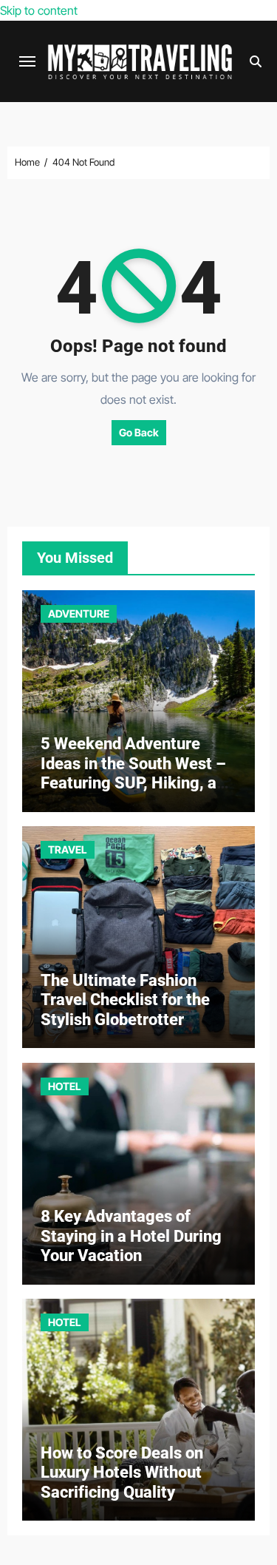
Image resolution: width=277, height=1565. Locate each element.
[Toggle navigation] (27, 61)
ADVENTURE (78, 613)
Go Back (139, 432)
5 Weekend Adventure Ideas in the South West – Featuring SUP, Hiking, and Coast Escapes (137, 772)
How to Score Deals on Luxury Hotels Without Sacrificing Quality (122, 1472)
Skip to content (39, 10)
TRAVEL (67, 849)
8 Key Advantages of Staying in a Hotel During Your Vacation (131, 1236)
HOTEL (64, 1086)
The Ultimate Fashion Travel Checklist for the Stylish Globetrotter (125, 1000)
